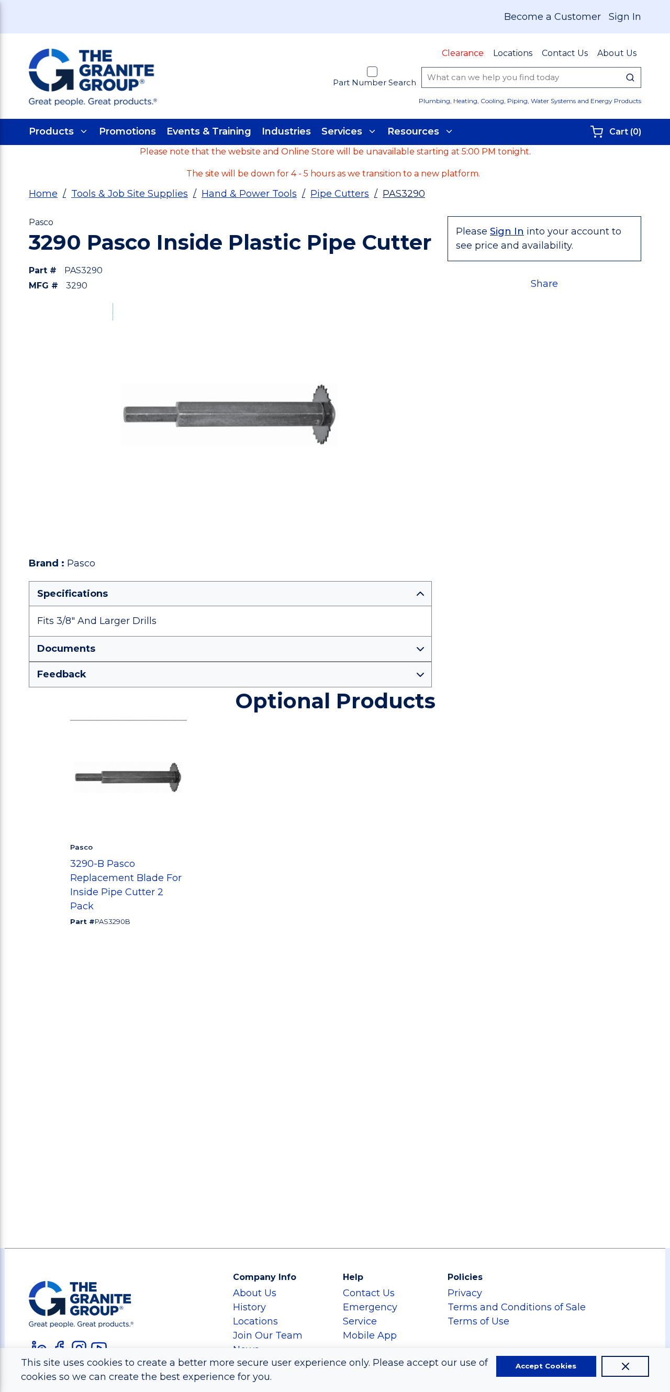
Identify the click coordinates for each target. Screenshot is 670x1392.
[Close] (625, 1366)
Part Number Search (374, 82)
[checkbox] (372, 71)
